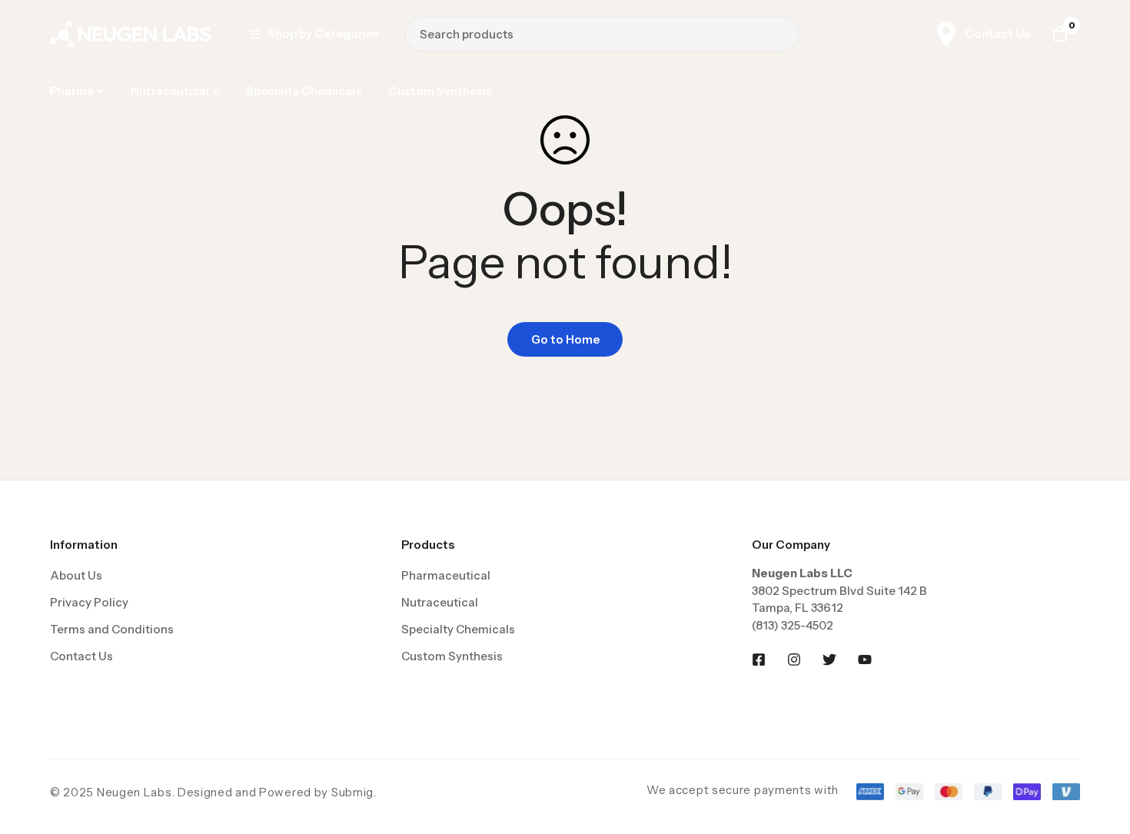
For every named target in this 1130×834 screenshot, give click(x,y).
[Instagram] (794, 659)
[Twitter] (829, 659)
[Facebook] (759, 659)
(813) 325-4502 (792, 625)
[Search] (782, 34)
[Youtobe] (865, 659)
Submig (352, 792)
